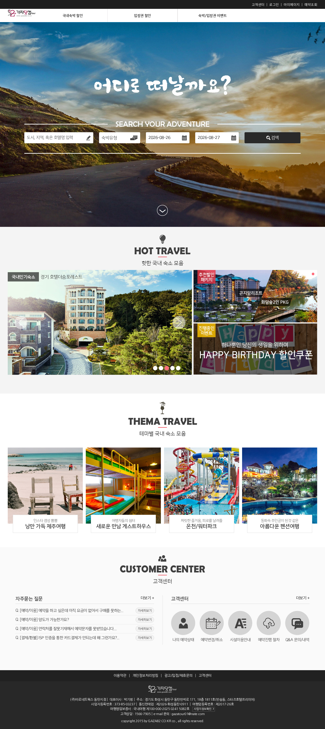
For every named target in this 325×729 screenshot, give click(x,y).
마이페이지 (292, 5)
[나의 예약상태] (183, 623)
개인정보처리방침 (145, 675)
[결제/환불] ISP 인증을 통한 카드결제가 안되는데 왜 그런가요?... (86, 638)
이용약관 (120, 675)
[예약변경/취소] (212, 623)
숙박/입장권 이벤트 (212, 16)
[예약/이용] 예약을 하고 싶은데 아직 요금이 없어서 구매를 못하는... (86, 610)
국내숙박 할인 (73, 16)
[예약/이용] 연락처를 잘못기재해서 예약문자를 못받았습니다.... (86, 629)
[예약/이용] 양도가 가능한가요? (86, 620)
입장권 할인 (142, 16)
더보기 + (147, 598)
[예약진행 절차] (269, 623)
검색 (275, 137)
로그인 (274, 5)
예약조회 (310, 5)
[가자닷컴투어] (22, 15)
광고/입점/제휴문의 (178, 675)
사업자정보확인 (204, 709)
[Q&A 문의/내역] (297, 623)
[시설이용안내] (240, 623)
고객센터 (258, 5)
